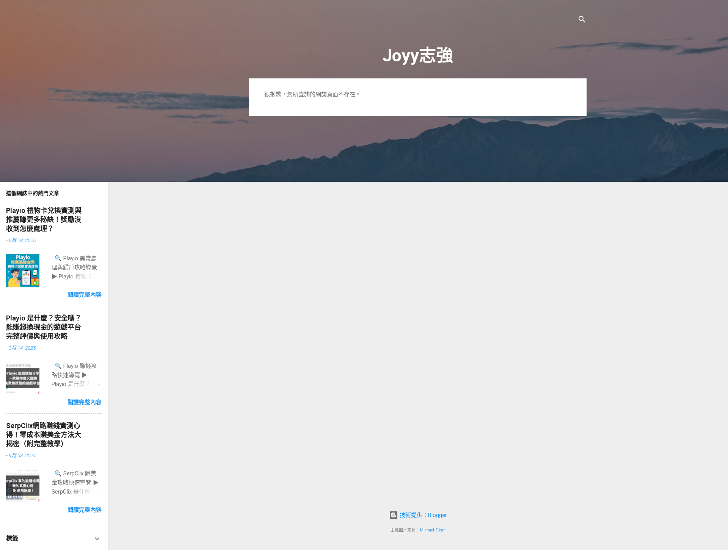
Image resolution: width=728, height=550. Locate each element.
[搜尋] (582, 20)
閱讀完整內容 (84, 294)
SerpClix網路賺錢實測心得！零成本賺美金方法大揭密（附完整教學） (43, 435)
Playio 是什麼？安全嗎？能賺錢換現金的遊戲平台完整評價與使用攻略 (44, 327)
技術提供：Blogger (422, 515)
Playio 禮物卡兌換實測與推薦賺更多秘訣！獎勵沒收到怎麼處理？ (44, 219)
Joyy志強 (418, 55)
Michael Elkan (433, 530)
